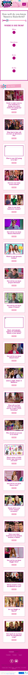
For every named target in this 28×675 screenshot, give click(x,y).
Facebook (11, 661)
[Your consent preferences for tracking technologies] (25, 672)
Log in (20, 655)
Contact (15, 655)
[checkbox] (14, 34)
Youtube (16, 661)
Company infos (5, 667)
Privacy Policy (11, 667)
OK (22, 672)
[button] (16, 651)
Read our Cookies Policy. (10, 673)
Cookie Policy (17, 667)
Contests (8, 655)
